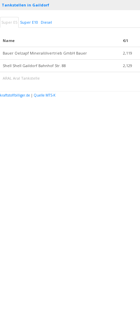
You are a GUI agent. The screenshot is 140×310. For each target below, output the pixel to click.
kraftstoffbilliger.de (15, 95)
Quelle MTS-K (44, 95)
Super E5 (9, 22)
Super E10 (29, 22)
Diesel (46, 22)
